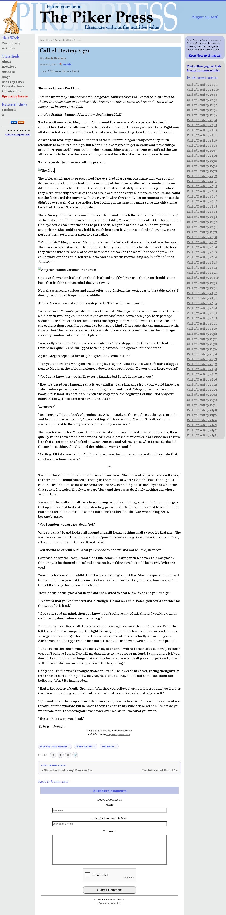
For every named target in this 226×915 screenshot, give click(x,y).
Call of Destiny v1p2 (202, 430)
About (6, 61)
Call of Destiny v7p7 (202, 150)
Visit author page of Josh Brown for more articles (204, 68)
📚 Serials (65, 64)
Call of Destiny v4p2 (202, 318)
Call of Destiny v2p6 (202, 379)
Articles (8, 48)
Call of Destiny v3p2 (202, 364)
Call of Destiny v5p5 (202, 252)
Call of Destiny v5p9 (202, 232)
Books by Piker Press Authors (13, 84)
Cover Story (11, 43)
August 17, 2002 (63, 40)
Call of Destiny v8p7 (202, 105)
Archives (9, 66)
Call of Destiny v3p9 (202, 328)
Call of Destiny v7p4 (202, 166)
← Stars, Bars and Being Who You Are (67, 770)
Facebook (9, 109)
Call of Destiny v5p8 (202, 237)
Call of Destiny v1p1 (201, 435)
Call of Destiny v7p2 (202, 176)
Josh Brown (55, 57)
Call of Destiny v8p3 (202, 125)
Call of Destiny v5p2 (202, 267)
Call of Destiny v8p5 (202, 115)
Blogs (6, 77)
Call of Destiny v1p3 (202, 425)
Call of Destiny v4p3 (202, 313)
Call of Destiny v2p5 (202, 384)
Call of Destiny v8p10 (203, 89)
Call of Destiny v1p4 (202, 420)
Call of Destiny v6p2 (202, 222)
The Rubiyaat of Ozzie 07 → (160, 770)
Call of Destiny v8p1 (202, 135)
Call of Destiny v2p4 (202, 389)
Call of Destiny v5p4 (202, 257)
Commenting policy (110, 903)
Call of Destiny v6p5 (202, 206)
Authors (8, 71)
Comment (109, 831)
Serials (77, 40)
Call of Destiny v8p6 (202, 110)
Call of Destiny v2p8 (202, 369)
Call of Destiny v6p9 (202, 186)
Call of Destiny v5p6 (202, 247)
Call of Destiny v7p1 (202, 181)
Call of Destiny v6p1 (202, 227)
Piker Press (46, 40)
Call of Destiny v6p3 (202, 216)
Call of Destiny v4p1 (202, 323)
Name (110, 804)
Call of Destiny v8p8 (202, 100)
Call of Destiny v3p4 (202, 354)
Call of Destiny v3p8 (202, 333)
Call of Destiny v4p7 (202, 293)
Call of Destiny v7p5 (202, 160)
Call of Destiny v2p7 (202, 374)
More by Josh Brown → (55, 746)
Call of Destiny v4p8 (202, 288)
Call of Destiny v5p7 (202, 242)
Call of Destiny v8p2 (202, 130)
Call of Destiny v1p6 (202, 410)
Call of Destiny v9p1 (202, 84)
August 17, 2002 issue (118, 734)
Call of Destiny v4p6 (202, 298)
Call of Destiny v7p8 (202, 145)
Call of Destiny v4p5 (202, 303)
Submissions (11, 91)
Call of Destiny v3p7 (202, 339)
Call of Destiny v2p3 (202, 394)
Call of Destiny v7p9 (202, 140)
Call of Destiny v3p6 (202, 344)
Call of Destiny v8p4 (202, 120)
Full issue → (109, 746)
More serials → (85, 746)
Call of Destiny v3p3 (202, 359)
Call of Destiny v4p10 (203, 277)
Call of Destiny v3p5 (202, 349)
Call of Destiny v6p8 (202, 191)
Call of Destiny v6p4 (202, 211)
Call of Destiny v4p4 (202, 308)
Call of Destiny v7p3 (202, 171)
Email (109, 818)
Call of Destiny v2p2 (202, 400)
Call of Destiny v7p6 (202, 155)
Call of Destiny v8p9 (202, 94)
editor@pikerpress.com (17, 134)
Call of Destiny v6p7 (202, 196)
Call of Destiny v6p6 (202, 201)
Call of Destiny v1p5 (202, 415)
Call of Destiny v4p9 (202, 283)
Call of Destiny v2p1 (202, 405)
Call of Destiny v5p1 (202, 272)
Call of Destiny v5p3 (202, 262)
